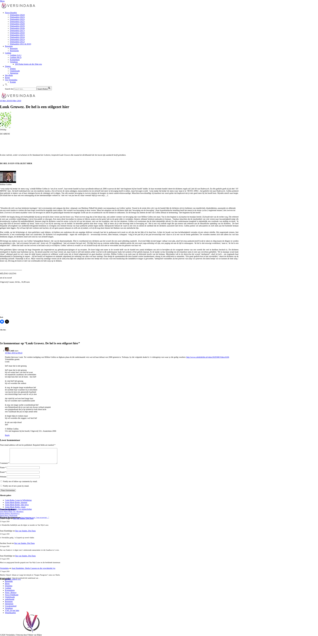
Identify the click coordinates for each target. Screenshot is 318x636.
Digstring (8, 586)
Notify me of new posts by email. (16, 486)
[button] (6, 85)
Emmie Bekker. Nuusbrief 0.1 (10, 513)
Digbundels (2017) (17, 30)
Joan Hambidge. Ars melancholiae (18, 509)
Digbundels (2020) (17, 24)
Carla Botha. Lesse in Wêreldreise (18, 500)
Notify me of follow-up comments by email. (20, 481)
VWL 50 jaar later (12, 610)
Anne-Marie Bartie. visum (15, 507)
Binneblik (9, 581)
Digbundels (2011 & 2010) (20, 44)
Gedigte (8, 53)
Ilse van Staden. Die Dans (23, 518)
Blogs (7, 584)
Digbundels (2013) (17, 39)
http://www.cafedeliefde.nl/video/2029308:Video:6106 (207, 357)
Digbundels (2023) (17, 17)
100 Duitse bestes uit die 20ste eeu (28, 64)
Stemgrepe (14, 73)
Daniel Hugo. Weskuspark (8, 515)
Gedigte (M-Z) (15, 57)
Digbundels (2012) (17, 42)
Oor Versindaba (11, 80)
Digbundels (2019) (17, 26)
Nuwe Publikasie (11, 595)
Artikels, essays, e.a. (13, 579)
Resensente (14, 51)
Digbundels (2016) (17, 33)
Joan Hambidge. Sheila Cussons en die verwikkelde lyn (33, 568)
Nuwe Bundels (11, 13)
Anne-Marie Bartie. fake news (17, 505)
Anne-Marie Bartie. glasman (16, 502)
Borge (7, 78)
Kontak (13, 82)
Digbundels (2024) (17, 15)
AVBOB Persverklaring (7, 509)
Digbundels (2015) (17, 35)
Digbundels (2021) (17, 22)
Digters (8, 66)
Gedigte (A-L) (15, 55)
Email (3, 472)
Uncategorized (10, 606)
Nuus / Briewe (10, 592)
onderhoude (9, 599)
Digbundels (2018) (17, 28)
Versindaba (4, 568)
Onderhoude (15, 71)
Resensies (9, 46)
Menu (2, 1)
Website (3, 477)
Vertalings (14, 62)
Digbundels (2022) (17, 19)
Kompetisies (15, 60)
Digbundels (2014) (17, 37)
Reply (7, 435)
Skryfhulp (9, 75)
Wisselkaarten (10, 613)
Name (3, 467)
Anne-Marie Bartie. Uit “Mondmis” (12, 511)
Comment (4, 463)
